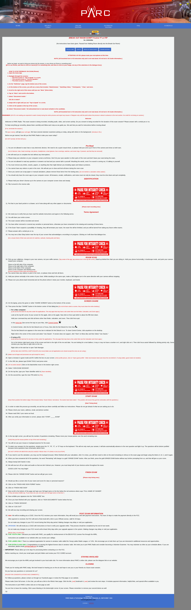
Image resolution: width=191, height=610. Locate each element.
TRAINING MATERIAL (105, 49)
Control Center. (53, 323)
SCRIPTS (79, 49)
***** (91, 603)
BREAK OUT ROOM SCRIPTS (90, 49)
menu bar (18, 323)
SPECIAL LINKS (70, 49)
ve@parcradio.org (30, 546)
